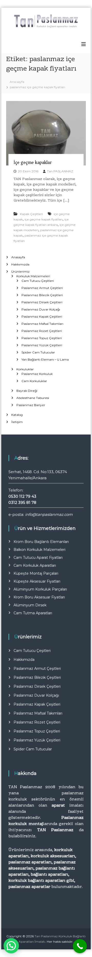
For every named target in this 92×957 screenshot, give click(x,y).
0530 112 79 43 (22, 496)
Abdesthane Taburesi (32, 398)
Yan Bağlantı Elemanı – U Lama (45, 359)
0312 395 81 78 (22, 502)
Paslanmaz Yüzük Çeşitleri (41, 345)
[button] (11, 945)
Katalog (17, 415)
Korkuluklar (25, 369)
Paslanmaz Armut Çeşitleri (42, 288)
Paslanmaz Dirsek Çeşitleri (41, 302)
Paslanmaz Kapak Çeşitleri (41, 316)
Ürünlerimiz (20, 271)
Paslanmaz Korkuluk (37, 374)
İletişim (17, 422)
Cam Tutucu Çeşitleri (37, 281)
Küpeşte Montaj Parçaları (36, 573)
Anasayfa (18, 257)
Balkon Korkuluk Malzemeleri (39, 549)
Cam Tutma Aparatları (33, 613)
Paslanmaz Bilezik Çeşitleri (42, 295)
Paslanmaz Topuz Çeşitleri (41, 338)
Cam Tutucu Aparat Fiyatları (38, 557)
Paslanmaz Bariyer (30, 405)
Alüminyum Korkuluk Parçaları (40, 589)
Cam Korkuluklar (34, 381)
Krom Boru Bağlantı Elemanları (41, 541)
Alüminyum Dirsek (30, 605)
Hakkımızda (20, 264)
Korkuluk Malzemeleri (33, 276)
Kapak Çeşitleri (31, 214)
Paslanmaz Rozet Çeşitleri (41, 331)
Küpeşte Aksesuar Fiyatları (37, 581)
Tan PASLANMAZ (60, 171)
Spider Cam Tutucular (38, 352)
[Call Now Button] (80, 946)
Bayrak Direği (26, 391)
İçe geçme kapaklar (33, 162)
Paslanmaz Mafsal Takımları (42, 324)
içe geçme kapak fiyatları (44, 219)
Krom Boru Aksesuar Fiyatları (39, 597)
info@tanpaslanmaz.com (49, 514)
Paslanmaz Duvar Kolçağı (40, 309)
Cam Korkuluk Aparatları (35, 565)
